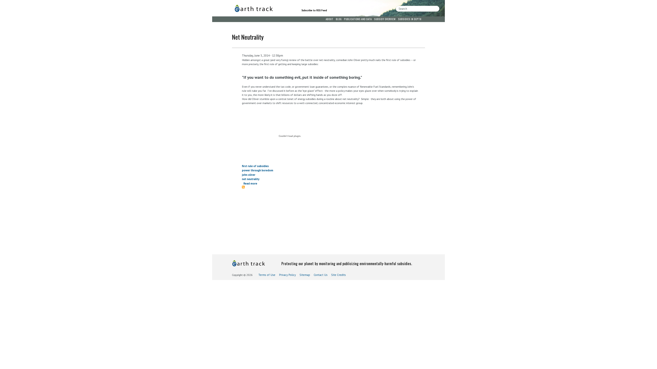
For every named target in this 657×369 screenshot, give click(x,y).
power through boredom (257, 170)
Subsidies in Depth (409, 19)
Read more (250, 183)
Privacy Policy (287, 275)
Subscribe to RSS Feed (314, 10)
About (329, 19)
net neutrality (250, 179)
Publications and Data (358, 19)
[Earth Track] (263, 8)
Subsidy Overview (385, 19)
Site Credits (338, 275)
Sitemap (305, 275)
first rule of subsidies (255, 166)
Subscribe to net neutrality (244, 187)
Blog (339, 19)
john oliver (248, 175)
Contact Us (320, 275)
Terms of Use (266, 275)
